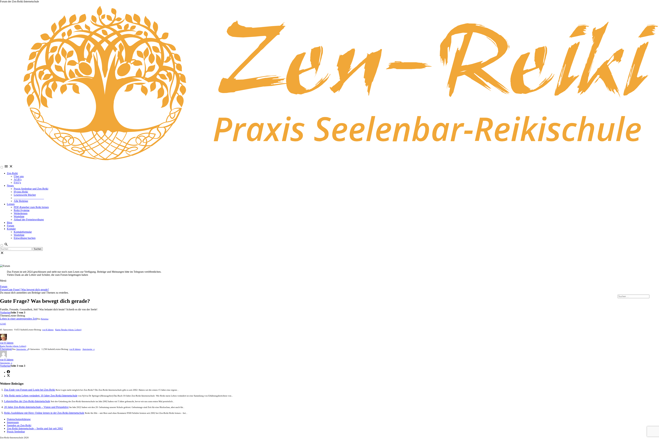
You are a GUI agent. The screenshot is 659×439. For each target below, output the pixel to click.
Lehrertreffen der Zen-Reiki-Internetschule (27, 401)
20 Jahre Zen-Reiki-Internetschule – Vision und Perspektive (36, 407)
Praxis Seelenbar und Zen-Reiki (31, 188)
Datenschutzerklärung (19, 419)
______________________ (29, 197)
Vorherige (5, 312)
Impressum (13, 422)
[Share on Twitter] (8, 376)
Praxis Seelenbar (16, 431)
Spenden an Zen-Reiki (19, 425)
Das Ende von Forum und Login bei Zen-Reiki (29, 389)
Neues (10, 185)
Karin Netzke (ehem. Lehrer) (68, 329)
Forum (10, 225)
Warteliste (19, 216)
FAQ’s (17, 182)
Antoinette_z (22, 349)
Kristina (44, 319)
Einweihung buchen (25, 238)
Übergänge (6, 349)
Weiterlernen (20, 213)
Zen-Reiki (12, 173)
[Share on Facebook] (8, 372)
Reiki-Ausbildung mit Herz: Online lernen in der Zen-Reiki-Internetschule (44, 412)
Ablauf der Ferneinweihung (29, 219)
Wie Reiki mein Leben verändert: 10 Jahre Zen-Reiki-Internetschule (40, 395)
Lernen (11, 204)
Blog (9, 222)
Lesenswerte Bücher (25, 194)
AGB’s (17, 179)
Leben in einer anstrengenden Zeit (18, 318)
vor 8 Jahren (48, 329)
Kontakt (11, 228)
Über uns (19, 176)
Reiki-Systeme (22, 210)
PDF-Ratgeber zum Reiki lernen (31, 207)
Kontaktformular (23, 231)
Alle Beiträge (21, 201)
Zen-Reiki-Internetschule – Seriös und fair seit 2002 (35, 428)
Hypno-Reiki (21, 191)
